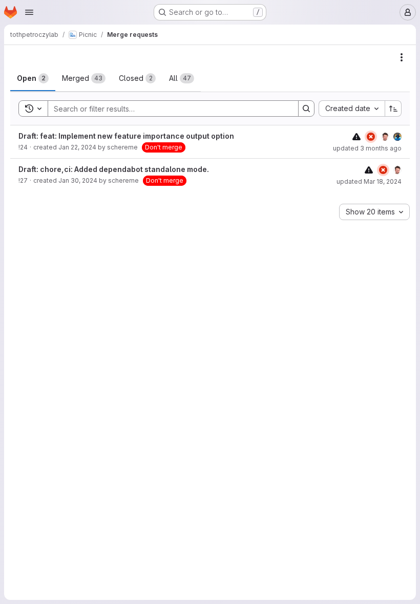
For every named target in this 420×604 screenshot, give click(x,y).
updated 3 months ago (367, 148)
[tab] (32, 78)
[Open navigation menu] (29, 12)
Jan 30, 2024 (77, 180)
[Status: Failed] (371, 137)
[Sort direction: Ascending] (393, 108)
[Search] (306, 108)
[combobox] (352, 108)
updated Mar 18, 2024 (369, 181)
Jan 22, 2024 (77, 147)
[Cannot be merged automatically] (356, 136)
